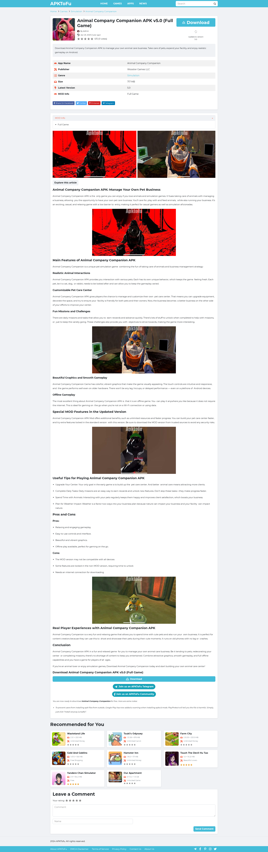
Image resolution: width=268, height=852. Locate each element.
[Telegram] (195, 848)
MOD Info (60, 118)
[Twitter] (215, 848)
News (143, 3)
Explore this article (65, 182)
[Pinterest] (205, 848)
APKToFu (60, 3)
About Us (149, 849)
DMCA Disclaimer (79, 849)
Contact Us (135, 849)
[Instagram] (210, 848)
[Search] (215, 3)
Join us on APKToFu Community (135, 694)
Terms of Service (100, 849)
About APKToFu (58, 849)
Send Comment (204, 829)
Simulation (133, 75)
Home (104, 3)
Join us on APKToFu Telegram (136, 686)
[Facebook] (200, 848)
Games (117, 3)
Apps (130, 3)
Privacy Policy (119, 849)
